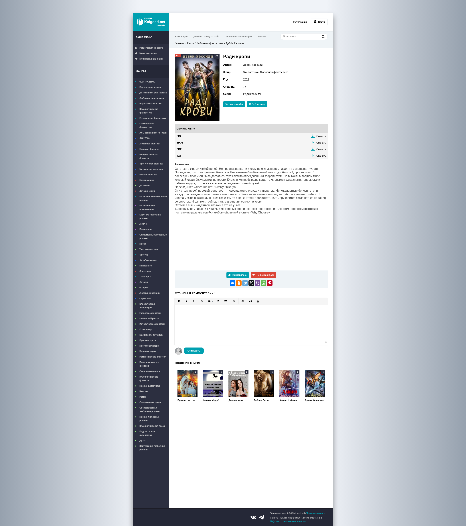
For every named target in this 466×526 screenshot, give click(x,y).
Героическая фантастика (153, 118)
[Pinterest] (270, 283)
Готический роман (149, 318)
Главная (180, 43)
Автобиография (148, 260)
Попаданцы (145, 229)
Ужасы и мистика (148, 249)
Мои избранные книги (151, 59)
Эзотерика (145, 271)
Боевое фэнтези (148, 174)
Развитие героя (147, 351)
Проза (142, 244)
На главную (181, 36)
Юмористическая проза (152, 426)
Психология (145, 265)
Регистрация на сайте (151, 48)
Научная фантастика (150, 103)
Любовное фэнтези (149, 143)
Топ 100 (262, 36)
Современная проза (150, 402)
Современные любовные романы (153, 236)
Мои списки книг (148, 53)
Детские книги (147, 191)
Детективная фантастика (153, 92)
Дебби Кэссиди (235, 43)
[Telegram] (245, 283)
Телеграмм (261, 517)
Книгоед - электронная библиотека (151, 22)
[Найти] (323, 36)
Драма (143, 440)
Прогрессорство (148, 340)
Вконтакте (253, 517)
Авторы (143, 282)
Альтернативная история (153, 133)
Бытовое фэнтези (149, 149)
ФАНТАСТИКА (147, 82)
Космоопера (146, 329)
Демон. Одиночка (314, 400)
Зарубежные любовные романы (152, 448)
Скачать (321, 136)
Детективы (145, 185)
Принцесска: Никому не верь (187, 400)
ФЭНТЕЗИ (144, 138)
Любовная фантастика (151, 98)
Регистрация (300, 22)
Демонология (235, 400)
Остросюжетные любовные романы (149, 410)
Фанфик (143, 287)
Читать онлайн (234, 104)
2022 (246, 79)
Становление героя (149, 371)
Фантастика (250, 72)
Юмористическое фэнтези (148, 156)
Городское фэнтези (150, 313)
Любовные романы (149, 293)
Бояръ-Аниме (146, 180)
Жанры (141, 71)
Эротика (143, 255)
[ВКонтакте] (232, 283)
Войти (321, 22)
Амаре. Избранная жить (289, 400)
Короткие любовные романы (150, 216)
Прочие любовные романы (149, 419)
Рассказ (143, 391)
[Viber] (257, 283)
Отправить (193, 350)
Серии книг (145, 298)
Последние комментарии (238, 36)
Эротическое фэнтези (151, 163)
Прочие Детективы (149, 386)
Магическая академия (151, 169)
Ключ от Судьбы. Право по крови (213, 400)
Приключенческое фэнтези (149, 364)
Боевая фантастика (150, 87)
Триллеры (145, 276)
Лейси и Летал (261, 400)
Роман (142, 397)
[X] (251, 283)
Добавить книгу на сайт (206, 36)
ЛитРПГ (143, 224)
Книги (190, 43)
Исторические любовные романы (153, 198)
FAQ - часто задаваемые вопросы (288, 521)
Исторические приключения (147, 207)
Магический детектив (151, 335)
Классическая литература (147, 306)
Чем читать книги (315, 513)
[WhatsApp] (263, 283)
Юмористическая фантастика (148, 111)
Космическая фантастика (146, 125)
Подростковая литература (147, 433)
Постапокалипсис (149, 346)
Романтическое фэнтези (152, 357)
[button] (178, 301)
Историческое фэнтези (152, 324)
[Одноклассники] (239, 283)
